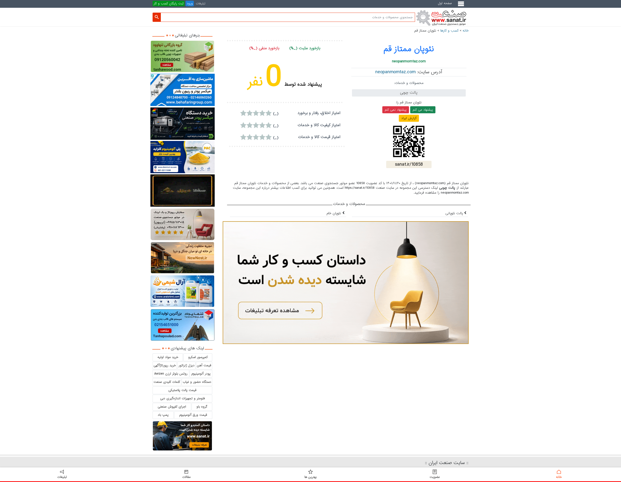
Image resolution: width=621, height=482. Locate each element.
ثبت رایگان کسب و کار (169, 3)
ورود (190, 3)
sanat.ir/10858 (409, 164)
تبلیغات (200, 3)
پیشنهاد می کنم (423, 109)
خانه (466, 30)
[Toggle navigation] (462, 5)
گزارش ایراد (409, 118)
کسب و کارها (449, 30)
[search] (157, 17)
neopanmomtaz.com (395, 72)
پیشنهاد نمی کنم (396, 109)
